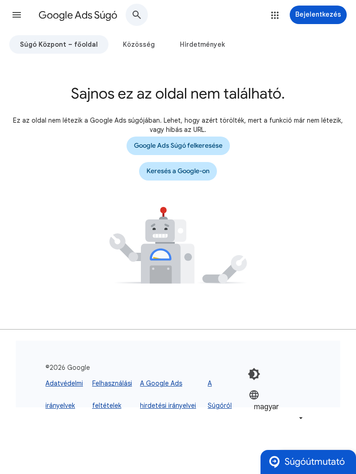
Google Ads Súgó (77, 15)
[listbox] (277, 406)
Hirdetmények (202, 44)
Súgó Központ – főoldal (59, 44)
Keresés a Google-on (178, 171)
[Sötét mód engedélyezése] (254, 374)
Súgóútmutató (315, 462)
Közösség (139, 44)
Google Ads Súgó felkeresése (178, 146)
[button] (17, 15)
